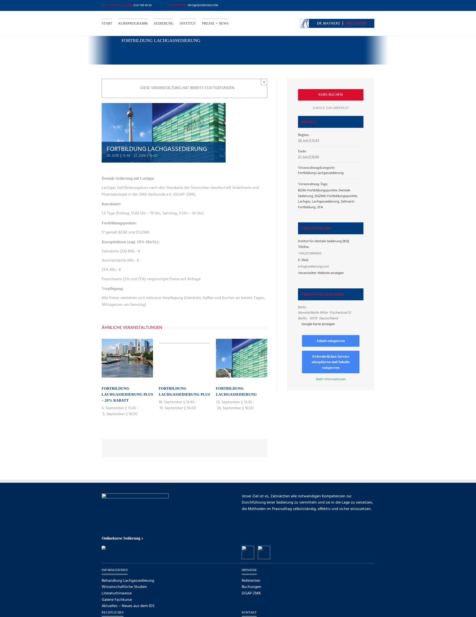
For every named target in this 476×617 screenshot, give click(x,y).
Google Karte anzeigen (318, 324)
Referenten (251, 581)
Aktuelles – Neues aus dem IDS (128, 606)
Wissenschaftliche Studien (124, 587)
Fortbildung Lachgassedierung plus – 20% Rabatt (127, 394)
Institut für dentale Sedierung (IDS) (323, 241)
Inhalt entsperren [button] (331, 341)
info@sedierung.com (203, 5)
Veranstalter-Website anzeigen (321, 273)
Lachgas (304, 202)
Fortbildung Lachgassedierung (321, 173)
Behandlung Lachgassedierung (128, 581)
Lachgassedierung (325, 202)
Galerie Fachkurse (117, 600)
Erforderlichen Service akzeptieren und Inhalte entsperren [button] (331, 362)
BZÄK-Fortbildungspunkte (317, 190)
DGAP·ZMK (251, 593)
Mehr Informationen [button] (331, 379)
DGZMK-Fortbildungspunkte (336, 196)
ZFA (320, 207)
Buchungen (251, 587)
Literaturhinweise (117, 593)
